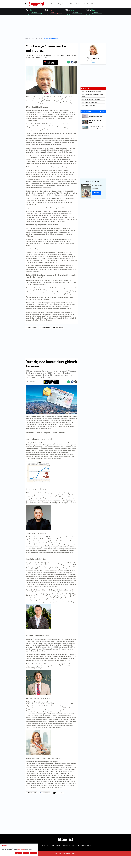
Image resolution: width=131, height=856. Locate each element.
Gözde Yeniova (39, 38)
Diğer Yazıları (93, 62)
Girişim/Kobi (61, 4)
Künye (83, 845)
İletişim (89, 845)
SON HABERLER (86, 88)
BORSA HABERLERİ (86, 111)
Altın (99, 4)
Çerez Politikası (55, 845)
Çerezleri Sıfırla (66, 845)
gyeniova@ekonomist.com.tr (93, 60)
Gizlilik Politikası (45, 845)
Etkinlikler (79, 4)
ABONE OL (96, 192)
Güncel (52, 4)
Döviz (93, 4)
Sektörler (70, 4)
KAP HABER (102, 111)
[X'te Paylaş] (75, 62)
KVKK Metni (75, 845)
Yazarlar (87, 4)
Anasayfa (26, 38)
